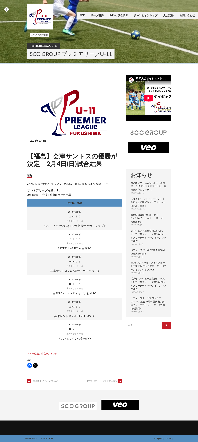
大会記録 (168, 15)
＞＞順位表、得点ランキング (42, 353)
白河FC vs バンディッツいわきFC (74, 293)
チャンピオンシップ (145, 15)
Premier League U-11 (43, 45)
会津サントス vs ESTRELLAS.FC (74, 316)
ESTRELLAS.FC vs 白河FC (74, 248)
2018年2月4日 (74, 212)
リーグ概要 (97, 15)
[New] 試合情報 (118, 15)
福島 (29, 175)
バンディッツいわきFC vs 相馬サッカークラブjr (75, 225)
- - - (74, 216)
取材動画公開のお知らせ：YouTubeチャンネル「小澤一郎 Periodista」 (147, 218)
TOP (82, 15)
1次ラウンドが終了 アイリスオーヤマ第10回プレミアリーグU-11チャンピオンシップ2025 (148, 266)
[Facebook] (6, 9)
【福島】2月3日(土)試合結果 (43, 381)
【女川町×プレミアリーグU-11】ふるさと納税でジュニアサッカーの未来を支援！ (148, 202)
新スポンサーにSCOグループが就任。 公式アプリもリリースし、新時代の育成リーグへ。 (148, 186)
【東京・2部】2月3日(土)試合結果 (103, 381)
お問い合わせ (187, 15)
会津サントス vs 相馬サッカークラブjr (74, 270)
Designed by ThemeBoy (163, 438)
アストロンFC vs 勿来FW (74, 338)
